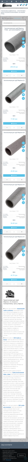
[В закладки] (23, 42)
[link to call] (21, 1)
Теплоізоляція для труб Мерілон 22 (14, 80)
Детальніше (8, 459)
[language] (25, 1)
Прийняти (21, 455)
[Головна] (3, 18)
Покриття (5, 61)
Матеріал (5, 60)
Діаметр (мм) (5, 58)
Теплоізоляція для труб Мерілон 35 (14, 184)
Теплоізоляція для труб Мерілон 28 (14, 132)
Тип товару (5, 57)
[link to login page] (11, 1)
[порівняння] (23, 46)
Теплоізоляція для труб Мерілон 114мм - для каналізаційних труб (14, 29)
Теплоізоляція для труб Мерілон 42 (14, 237)
